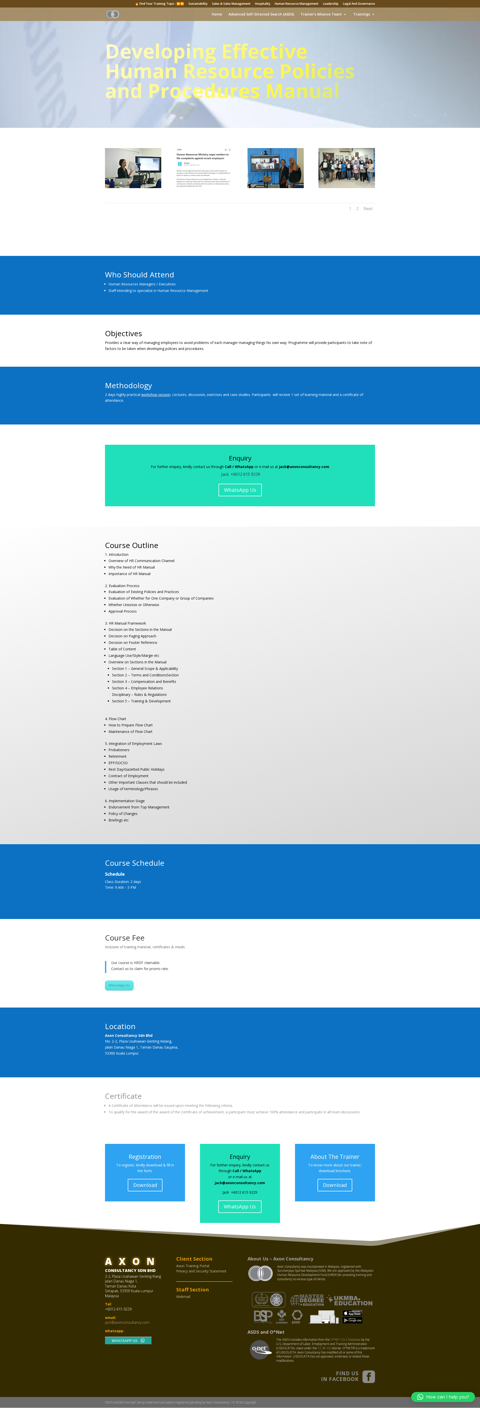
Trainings (361, 15)
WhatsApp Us (240, 490)
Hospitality (262, 4)
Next (368, 208)
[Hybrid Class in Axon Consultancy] (133, 186)
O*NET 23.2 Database (345, 1339)
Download (145, 1185)
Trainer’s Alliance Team (321, 15)
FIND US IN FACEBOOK (340, 1376)
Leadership (330, 4)
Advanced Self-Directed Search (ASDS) (261, 15)
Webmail (183, 1296)
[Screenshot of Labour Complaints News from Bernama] (204, 186)
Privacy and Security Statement (201, 1271)
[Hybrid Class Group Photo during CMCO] (276, 186)
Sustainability (198, 4)
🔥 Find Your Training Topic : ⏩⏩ (159, 4)
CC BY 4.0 (324, 1348)
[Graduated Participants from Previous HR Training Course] (346, 186)
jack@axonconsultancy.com (127, 1322)
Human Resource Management (296, 4)
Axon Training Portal (192, 1265)
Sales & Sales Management (231, 4)
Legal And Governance (359, 4)
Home (217, 15)
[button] (443, 1397)
